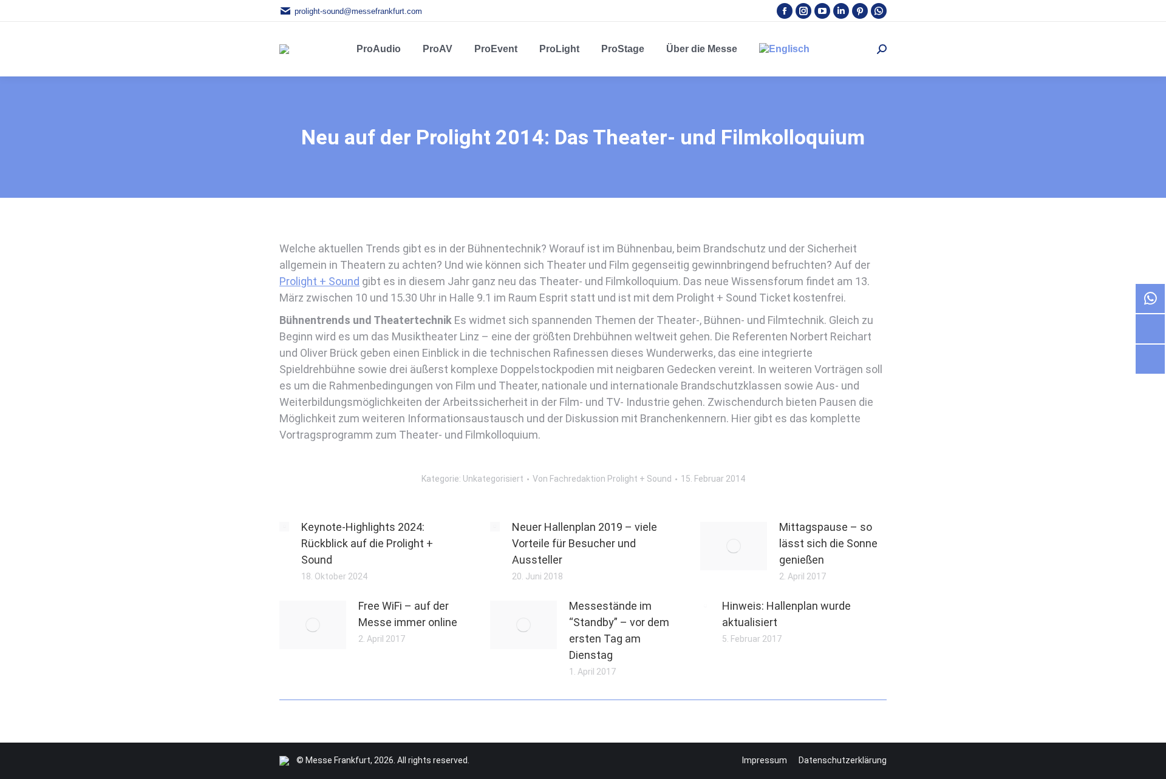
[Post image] (284, 526)
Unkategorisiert (493, 479)
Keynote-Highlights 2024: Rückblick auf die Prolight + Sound (367, 543)
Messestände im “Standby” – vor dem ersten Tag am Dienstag (619, 630)
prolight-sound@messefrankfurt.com (358, 11)
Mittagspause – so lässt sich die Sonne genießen (828, 543)
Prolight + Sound (319, 281)
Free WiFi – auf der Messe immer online (407, 614)
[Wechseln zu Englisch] (784, 49)
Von (602, 479)
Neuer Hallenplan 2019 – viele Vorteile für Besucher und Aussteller (584, 543)
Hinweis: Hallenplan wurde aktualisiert (786, 614)
